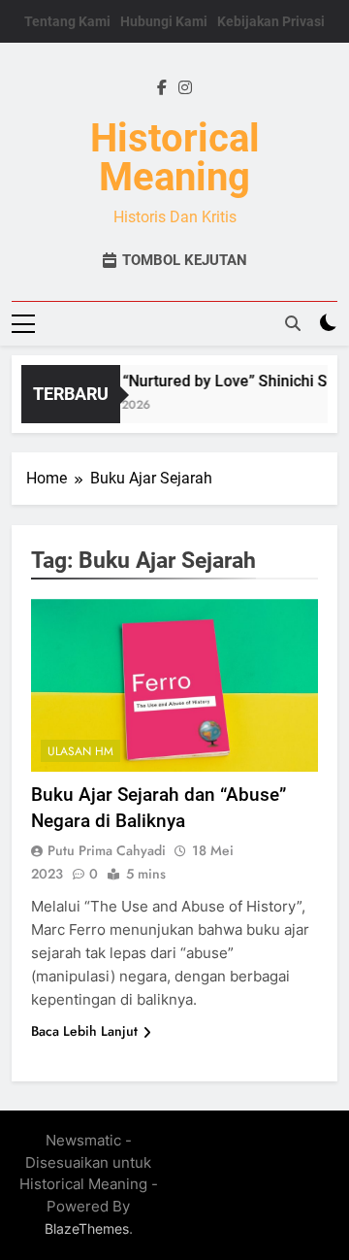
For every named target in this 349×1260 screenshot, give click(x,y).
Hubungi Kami (163, 21)
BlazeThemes (87, 1228)
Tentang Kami (67, 21)
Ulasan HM (80, 751)
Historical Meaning (175, 158)
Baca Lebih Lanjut (84, 1031)
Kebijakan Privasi (271, 21)
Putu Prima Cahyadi (107, 850)
